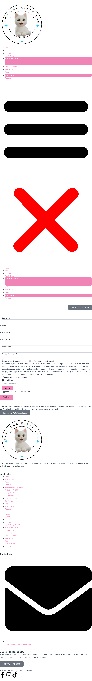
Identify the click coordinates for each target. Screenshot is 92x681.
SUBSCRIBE (9, 479)
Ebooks (8, 53)
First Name (6, 332)
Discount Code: (8, 380)
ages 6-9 (10, 64)
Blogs (7, 72)
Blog (6, 504)
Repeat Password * (9, 354)
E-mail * (5, 325)
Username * (6, 318)
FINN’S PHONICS (11, 59)
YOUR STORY (10, 75)
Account (8, 78)
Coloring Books (11, 67)
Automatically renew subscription (16, 377)
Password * (6, 347)
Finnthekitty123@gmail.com (15, 413)
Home (7, 48)
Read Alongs (10, 56)
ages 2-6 (10, 61)
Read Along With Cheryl (14, 487)
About (7, 51)
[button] (46, 174)
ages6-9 (10, 496)
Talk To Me (9, 69)
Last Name (6, 339)
